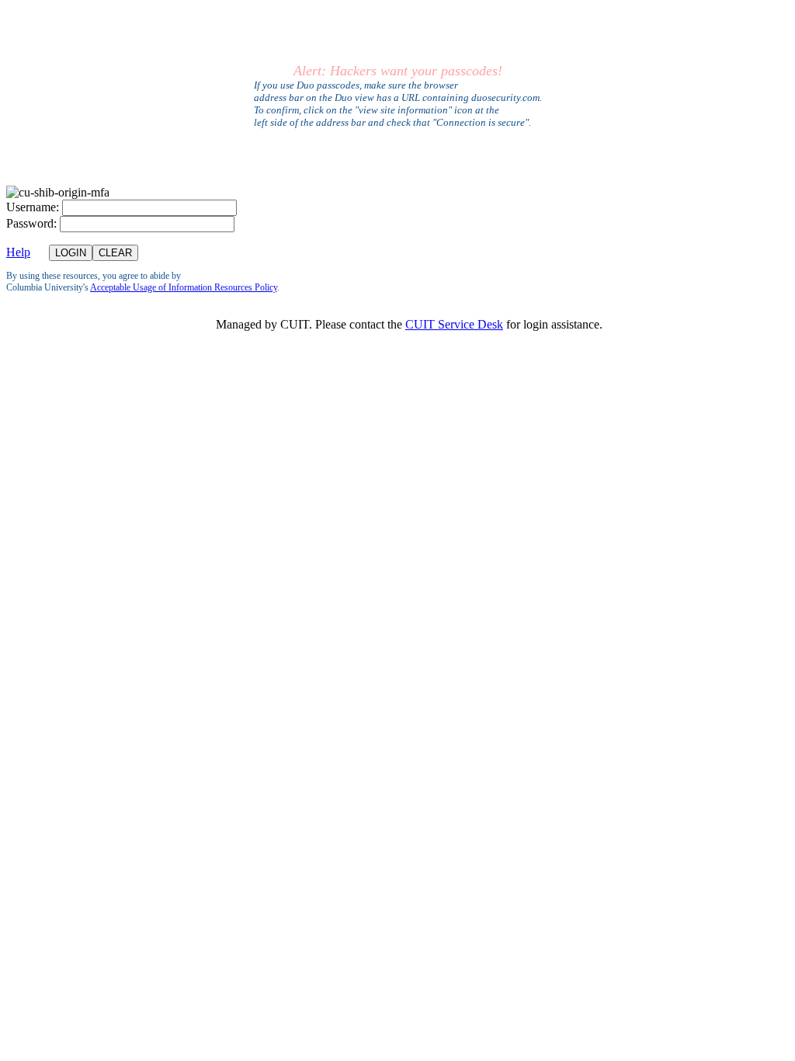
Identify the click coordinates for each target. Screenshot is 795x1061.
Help (18, 252)
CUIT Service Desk (454, 324)
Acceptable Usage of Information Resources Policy (183, 287)
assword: (31, 223)
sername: (32, 207)
